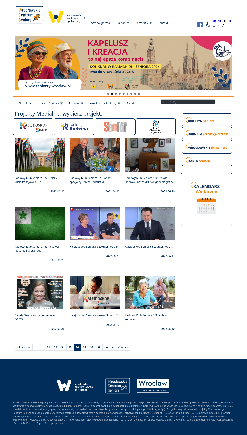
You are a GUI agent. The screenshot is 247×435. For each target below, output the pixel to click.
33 (55, 347)
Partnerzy (139, 24)
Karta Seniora (48, 104)
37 (84, 347)
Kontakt (163, 23)
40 (106, 347)
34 (62, 347)
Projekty (72, 104)
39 (98, 347)
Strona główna (100, 23)
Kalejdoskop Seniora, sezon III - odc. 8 (149, 246)
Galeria (130, 103)
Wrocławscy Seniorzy (101, 104)
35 (70, 347)
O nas (119, 24)
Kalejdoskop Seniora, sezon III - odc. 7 (94, 315)
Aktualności (26, 103)
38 (91, 347)
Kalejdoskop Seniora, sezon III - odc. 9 (94, 246)
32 (48, 347)
